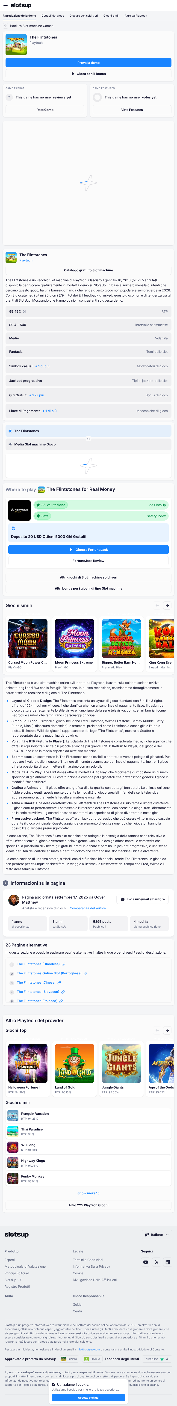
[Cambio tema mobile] (169, 5)
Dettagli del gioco (52, 15)
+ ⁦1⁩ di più (42, 366)
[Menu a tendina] (5, 5)
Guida (77, 1304)
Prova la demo (88, 63)
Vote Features (132, 110)
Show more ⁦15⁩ (88, 1193)
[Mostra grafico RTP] (24, 311)
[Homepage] (21, 5)
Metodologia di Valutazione (25, 1266)
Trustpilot (157, 1359)
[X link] (156, 1262)
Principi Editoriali (17, 1273)
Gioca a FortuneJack (92, 550)
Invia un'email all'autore (146, 899)
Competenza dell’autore (88, 908)
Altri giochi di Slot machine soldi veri (88, 577)
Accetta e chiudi (88, 1397)
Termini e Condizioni (88, 1260)
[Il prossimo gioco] (167, 605)
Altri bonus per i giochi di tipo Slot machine (88, 588)
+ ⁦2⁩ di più (36, 395)
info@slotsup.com (88, 1349)
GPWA (72, 1359)
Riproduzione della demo (19, 15)
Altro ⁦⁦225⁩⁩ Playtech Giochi (88, 1205)
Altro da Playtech (136, 15)
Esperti (10, 1260)
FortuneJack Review (88, 561)
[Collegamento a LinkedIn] (167, 1262)
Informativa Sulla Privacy (91, 1266)
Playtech (25, 260)
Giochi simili (111, 15)
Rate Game (45, 110)
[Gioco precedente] (157, 605)
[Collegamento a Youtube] (145, 1262)
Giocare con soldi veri (84, 15)
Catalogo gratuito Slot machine (88, 270)
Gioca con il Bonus (91, 74)
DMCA (95, 1359)
